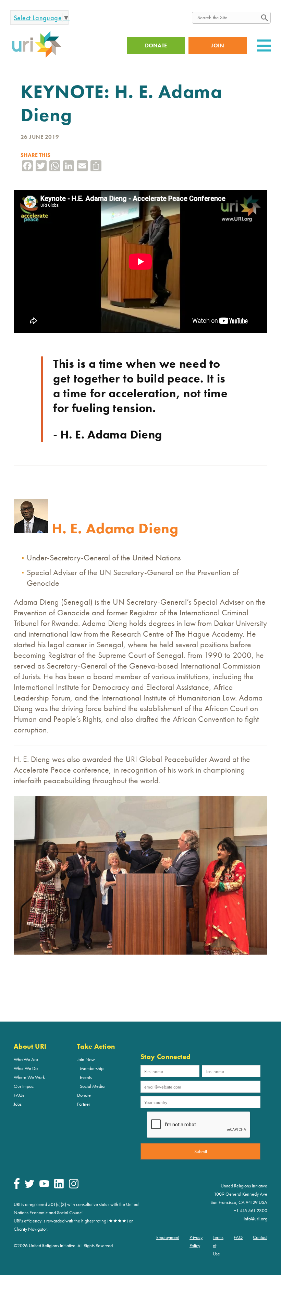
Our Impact (24, 1086)
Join (217, 45)
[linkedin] (59, 1187)
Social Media (92, 1086)
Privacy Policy (196, 1241)
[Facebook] (17, 1187)
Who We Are (26, 1059)
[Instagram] (73, 1187)
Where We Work (29, 1077)
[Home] (36, 56)
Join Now (86, 1059)
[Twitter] (29, 1186)
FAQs (19, 1095)
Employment (167, 1237)
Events (86, 1077)
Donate (84, 1095)
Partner (83, 1104)
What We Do (26, 1068)
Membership (91, 1068)
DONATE (156, 45)
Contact (260, 1237)
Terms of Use (218, 1245)
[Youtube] (44, 1185)
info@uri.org (255, 1219)
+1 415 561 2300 (250, 1210)
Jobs (18, 1104)
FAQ (238, 1237)
